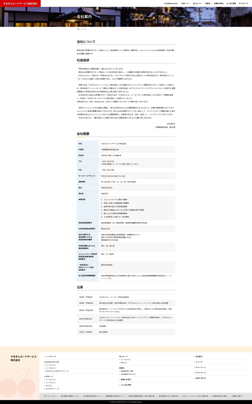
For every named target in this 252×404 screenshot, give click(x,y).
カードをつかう (51, 368)
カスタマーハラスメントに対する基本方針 (195, 396)
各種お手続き (219, 3)
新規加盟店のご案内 (127, 371)
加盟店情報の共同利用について (115, 396)
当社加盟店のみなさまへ (128, 374)
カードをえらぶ (51, 365)
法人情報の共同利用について (92, 396)
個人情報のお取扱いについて (70, 396)
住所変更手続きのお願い (219, 396)
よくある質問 (231, 3)
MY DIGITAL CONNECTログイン (56, 371)
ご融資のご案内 (236, 396)
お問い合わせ (201, 378)
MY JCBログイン (51, 389)
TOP (78, 29)
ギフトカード (243, 3)
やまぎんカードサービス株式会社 (20, 3)
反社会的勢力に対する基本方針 (168, 396)
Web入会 (49, 386)
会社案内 (199, 356)
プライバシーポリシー (50, 396)
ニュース (199, 362)
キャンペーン (201, 367)
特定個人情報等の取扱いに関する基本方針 (142, 396)
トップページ (51, 356)
